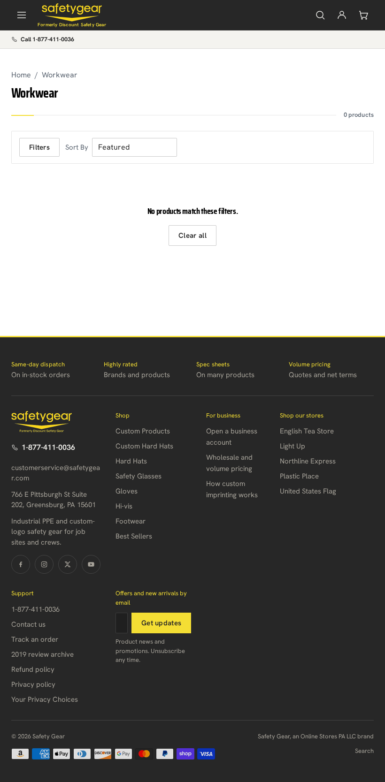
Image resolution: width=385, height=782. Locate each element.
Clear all (192, 235)
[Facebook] (20, 564)
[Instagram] (44, 564)
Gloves (127, 491)
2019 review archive (42, 654)
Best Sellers (134, 536)
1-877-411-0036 (48, 447)
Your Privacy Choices (44, 699)
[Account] (341, 15)
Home (21, 75)
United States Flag (308, 491)
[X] (67, 564)
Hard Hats (131, 461)
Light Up (292, 446)
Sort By (76, 147)
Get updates (161, 623)
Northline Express (308, 461)
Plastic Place (299, 476)
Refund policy (32, 669)
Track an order (34, 639)
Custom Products (143, 431)
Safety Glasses (139, 476)
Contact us (28, 624)
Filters (39, 147)
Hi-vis (124, 506)
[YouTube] (91, 564)
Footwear (131, 521)
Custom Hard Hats (144, 446)
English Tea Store (307, 431)
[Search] (320, 15)
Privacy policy (33, 684)
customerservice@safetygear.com (55, 473)
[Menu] (21, 15)
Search (364, 751)
